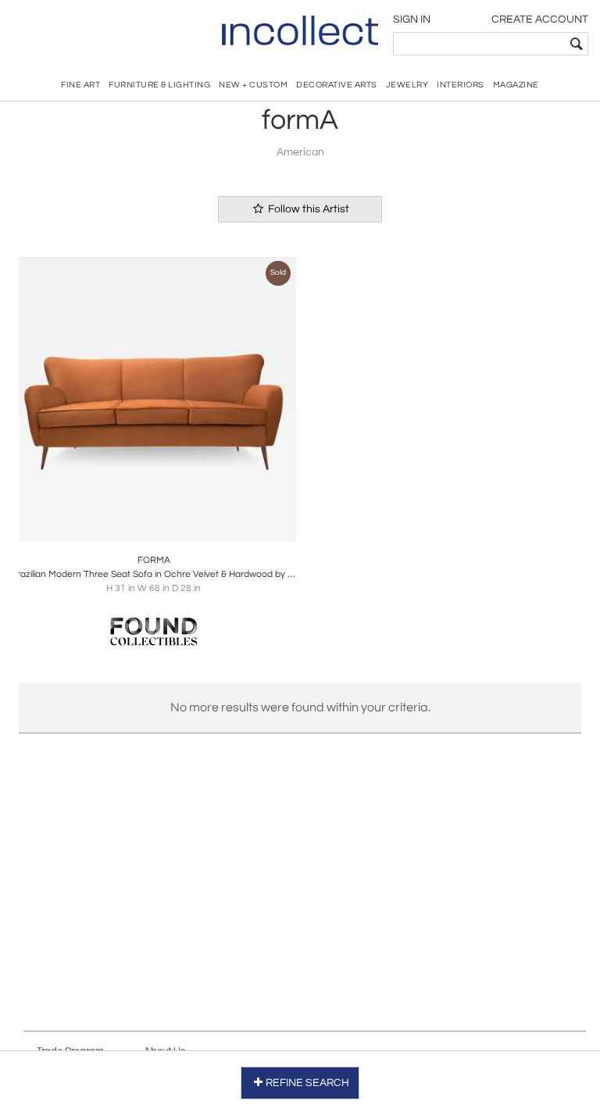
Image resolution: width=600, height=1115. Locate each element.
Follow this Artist (307, 209)
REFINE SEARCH (307, 1083)
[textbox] (479, 44)
